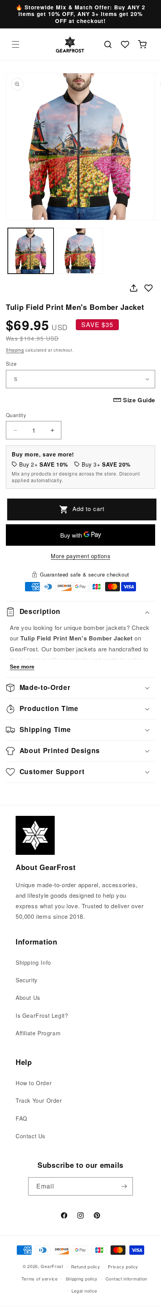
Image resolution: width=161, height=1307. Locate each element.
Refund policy (85, 1266)
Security (27, 980)
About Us (28, 997)
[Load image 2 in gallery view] (80, 251)
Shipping (15, 350)
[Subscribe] (123, 1186)
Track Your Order (39, 1100)
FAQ (21, 1118)
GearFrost (52, 1266)
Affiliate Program (38, 1033)
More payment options (80, 556)
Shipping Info (33, 962)
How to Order (34, 1083)
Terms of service (39, 1278)
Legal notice (84, 1291)
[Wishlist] (125, 44)
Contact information (126, 1278)
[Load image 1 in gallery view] (31, 251)
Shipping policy (82, 1278)
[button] (15, 44)
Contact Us (30, 1136)
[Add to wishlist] (148, 288)
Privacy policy (123, 1266)
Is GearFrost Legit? (42, 1015)
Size (11, 363)
